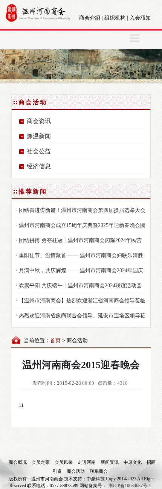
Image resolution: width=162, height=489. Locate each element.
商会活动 (76, 471)
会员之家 (41, 462)
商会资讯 (39, 121)
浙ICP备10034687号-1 (130, 485)
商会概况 (18, 462)
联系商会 (99, 471)
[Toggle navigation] (135, 38)
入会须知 (140, 18)
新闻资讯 (110, 462)
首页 (55, 340)
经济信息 (39, 166)
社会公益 (39, 151)
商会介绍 (89, 18)
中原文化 (133, 462)
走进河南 (87, 462)
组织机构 (114, 18)
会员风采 (64, 462)
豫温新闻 (39, 136)
